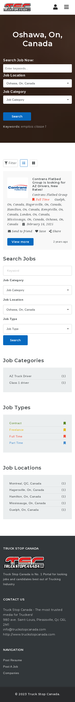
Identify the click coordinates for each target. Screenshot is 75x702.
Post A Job (10, 666)
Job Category (14, 91)
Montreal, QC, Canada (25, 483)
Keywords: (11, 126)
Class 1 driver (19, 382)
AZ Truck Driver (20, 376)
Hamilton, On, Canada (25, 496)
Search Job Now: (18, 60)
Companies (11, 673)
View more (20, 242)
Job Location (14, 75)
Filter (12, 163)
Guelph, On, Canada (24, 509)
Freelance (16, 429)
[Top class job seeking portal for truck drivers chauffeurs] (21, 7)
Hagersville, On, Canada (26, 489)
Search (17, 116)
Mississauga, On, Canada (27, 503)
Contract (15, 423)
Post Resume (12, 660)
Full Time (15, 436)
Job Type (10, 319)
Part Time (16, 442)
